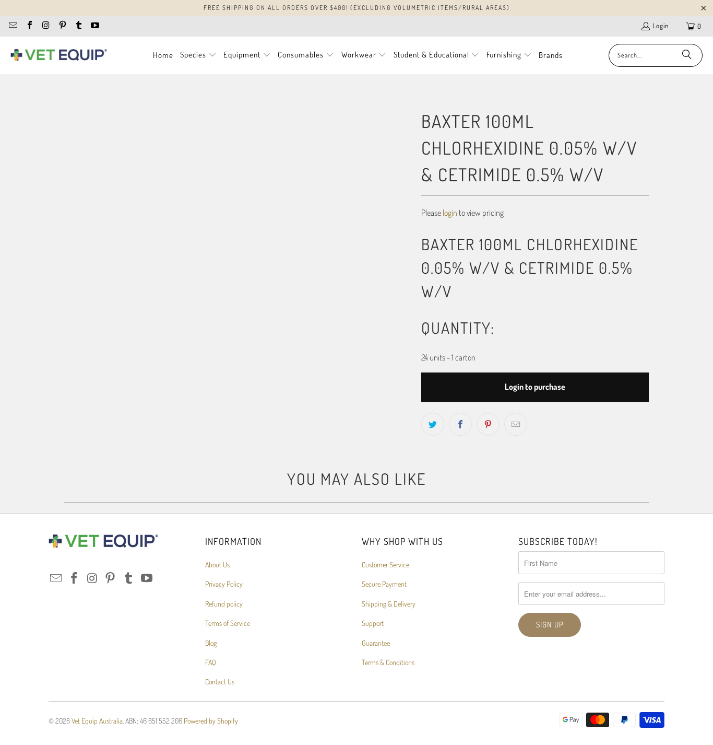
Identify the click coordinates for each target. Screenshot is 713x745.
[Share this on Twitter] (432, 424)
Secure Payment (384, 583)
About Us (217, 564)
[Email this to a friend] (515, 424)
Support (373, 623)
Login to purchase (535, 386)
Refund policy (224, 603)
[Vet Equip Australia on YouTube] (94, 26)
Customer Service (385, 564)
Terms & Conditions (388, 662)
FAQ (210, 662)
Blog (211, 642)
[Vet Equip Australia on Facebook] (28, 26)
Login (660, 25)
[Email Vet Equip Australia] (12, 26)
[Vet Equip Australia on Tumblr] (78, 26)
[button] (198, 55)
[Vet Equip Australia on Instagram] (45, 26)
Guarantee (376, 642)
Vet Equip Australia (97, 720)
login (450, 212)
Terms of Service (227, 623)
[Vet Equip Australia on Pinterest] (61, 26)
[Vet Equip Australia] (58, 55)
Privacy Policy (224, 583)
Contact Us (219, 681)
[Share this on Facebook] (460, 424)
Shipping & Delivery (388, 603)
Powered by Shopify (211, 720)
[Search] (687, 55)
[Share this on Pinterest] (488, 424)
